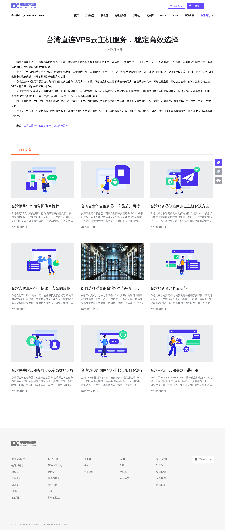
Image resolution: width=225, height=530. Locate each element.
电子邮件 (89, 472)
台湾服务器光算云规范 (168, 288)
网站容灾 (125, 478)
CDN (175, 15)
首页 (76, 15)
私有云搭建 (54, 497)
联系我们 (161, 478)
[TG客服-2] (218, 171)
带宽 (50, 491)
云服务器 (89, 15)
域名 (86, 465)
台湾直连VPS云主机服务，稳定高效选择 (46, 125)
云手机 (136, 15)
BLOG (159, 465)
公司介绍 (161, 472)
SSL (122, 465)
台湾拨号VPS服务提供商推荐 (35, 206)
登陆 (197, 5)
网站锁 (123, 472)
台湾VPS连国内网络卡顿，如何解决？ (112, 370)
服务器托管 (54, 478)
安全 (122, 459)
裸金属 (104, 15)
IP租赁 (51, 472)
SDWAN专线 (55, 465)
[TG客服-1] (218, 162)
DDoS (163, 15)
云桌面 (150, 15)
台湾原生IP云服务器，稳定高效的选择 (42, 370)
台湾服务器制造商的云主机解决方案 (179, 206)
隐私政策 (161, 484)
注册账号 (177, 5)
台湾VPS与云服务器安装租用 (174, 370)
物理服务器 (120, 15)
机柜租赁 (52, 484)
